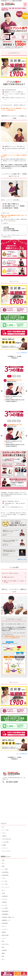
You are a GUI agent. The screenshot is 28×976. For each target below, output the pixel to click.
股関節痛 (4, 932)
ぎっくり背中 (4, 884)
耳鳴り (3, 860)
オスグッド (4, 926)
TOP (3, 827)
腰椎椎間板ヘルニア (6, 920)
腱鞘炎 (3, 953)
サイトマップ (4, 848)
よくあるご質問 (5, 842)
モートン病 (4, 905)
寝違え (3, 866)
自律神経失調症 (5, 875)
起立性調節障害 (5, 872)
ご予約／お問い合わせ (6, 839)
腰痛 (3, 956)
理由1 (9, 376)
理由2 (14, 376)
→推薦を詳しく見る (21, 559)
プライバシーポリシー (6, 851)
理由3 (18, 376)
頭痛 (3, 941)
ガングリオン (4, 899)
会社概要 (4, 845)
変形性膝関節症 (5, 914)
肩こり (3, 959)
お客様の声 (4, 836)
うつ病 (3, 878)
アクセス (4, 833)
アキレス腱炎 (4, 908)
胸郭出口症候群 (5, 935)
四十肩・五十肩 (5, 944)
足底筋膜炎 (4, 902)
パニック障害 (4, 869)
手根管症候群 (4, 896)
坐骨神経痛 (4, 950)
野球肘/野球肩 (5, 923)
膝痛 (3, 947)
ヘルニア (4, 938)
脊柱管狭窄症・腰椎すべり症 (8, 917)
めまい (3, 863)
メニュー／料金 (5, 830)
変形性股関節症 (5, 911)
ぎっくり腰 (4, 881)
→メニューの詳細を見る (21, 352)
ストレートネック (5, 887)
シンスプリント (5, 929)
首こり (3, 890)
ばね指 (3, 893)
